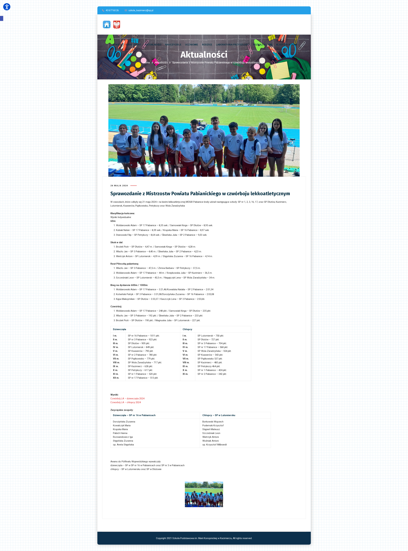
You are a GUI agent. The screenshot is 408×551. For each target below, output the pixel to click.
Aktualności (161, 62)
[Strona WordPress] (113, 24)
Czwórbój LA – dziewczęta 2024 (127, 398)
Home (146, 62)
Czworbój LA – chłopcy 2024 (125, 402)
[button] (1, 18)
